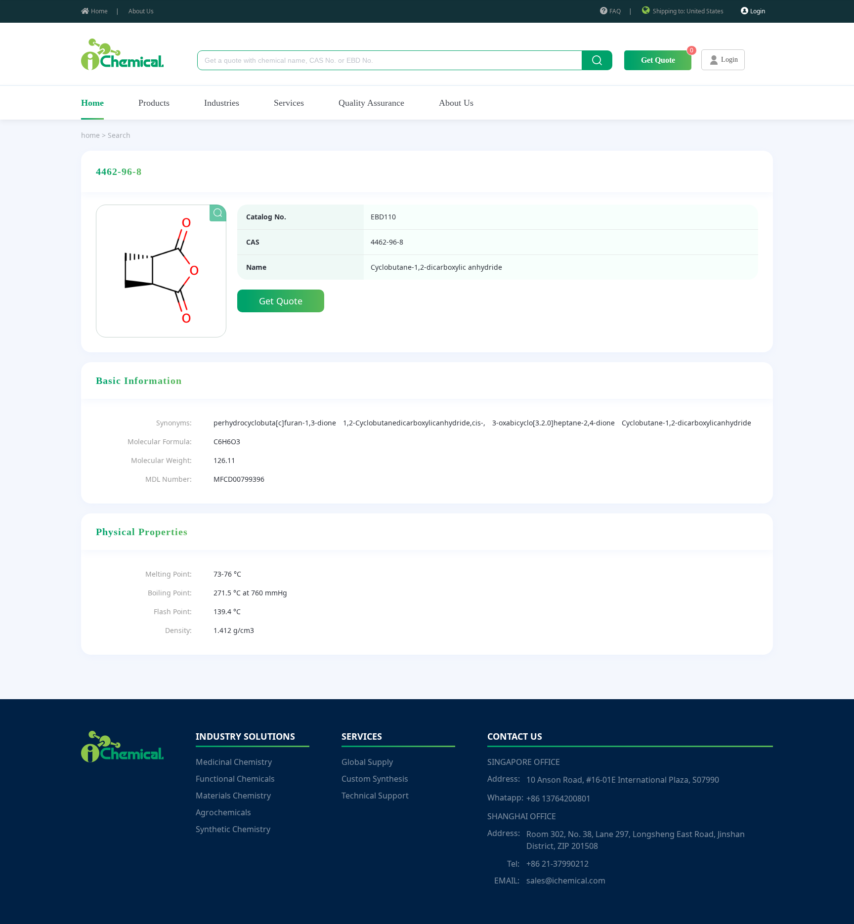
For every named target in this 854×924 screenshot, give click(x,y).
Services (289, 103)
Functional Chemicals (235, 779)
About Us (141, 11)
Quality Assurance (371, 103)
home (90, 135)
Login (757, 11)
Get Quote (658, 60)
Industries (221, 103)
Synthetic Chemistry (233, 829)
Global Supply (367, 762)
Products (154, 103)
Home (99, 11)
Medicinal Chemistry (234, 762)
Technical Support (375, 795)
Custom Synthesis (375, 779)
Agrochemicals (223, 812)
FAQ (615, 11)
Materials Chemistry (233, 795)
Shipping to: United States (688, 11)
